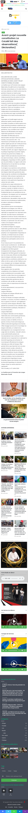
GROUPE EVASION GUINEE (14, 804)
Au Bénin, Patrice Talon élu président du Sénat (6, 442)
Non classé (5, 735)
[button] (14, 621)
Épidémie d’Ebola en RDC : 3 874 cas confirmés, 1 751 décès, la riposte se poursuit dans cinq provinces (20, 467)
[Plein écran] (25, 627)
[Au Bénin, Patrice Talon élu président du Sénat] (7, 436)
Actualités (10, 807)
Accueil (4, 29)
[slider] (12, 650)
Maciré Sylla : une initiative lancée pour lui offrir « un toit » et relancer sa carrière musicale (20, 531)
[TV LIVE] (14, 15)
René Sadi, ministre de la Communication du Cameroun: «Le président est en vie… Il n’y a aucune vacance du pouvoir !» (21, 489)
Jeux (4, 733)
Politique (4, 740)
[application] (14, 621)
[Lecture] (3, 627)
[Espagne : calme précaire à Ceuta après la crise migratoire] (7, 523)
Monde (4, 730)
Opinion (4, 737)
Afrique (4, 723)
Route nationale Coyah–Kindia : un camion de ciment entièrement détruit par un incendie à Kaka (20, 510)
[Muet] (22, 627)
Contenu (4, 771)
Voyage (15, 771)
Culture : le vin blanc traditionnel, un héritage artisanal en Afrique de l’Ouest (7, 466)
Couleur (9, 771)
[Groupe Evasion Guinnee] (10, 9)
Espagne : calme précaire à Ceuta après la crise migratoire (6, 531)
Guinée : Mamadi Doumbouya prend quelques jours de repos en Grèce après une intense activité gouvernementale (6, 511)
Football (4, 725)
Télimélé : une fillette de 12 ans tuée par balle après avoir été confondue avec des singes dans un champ (7, 487)
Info (8, 29)
